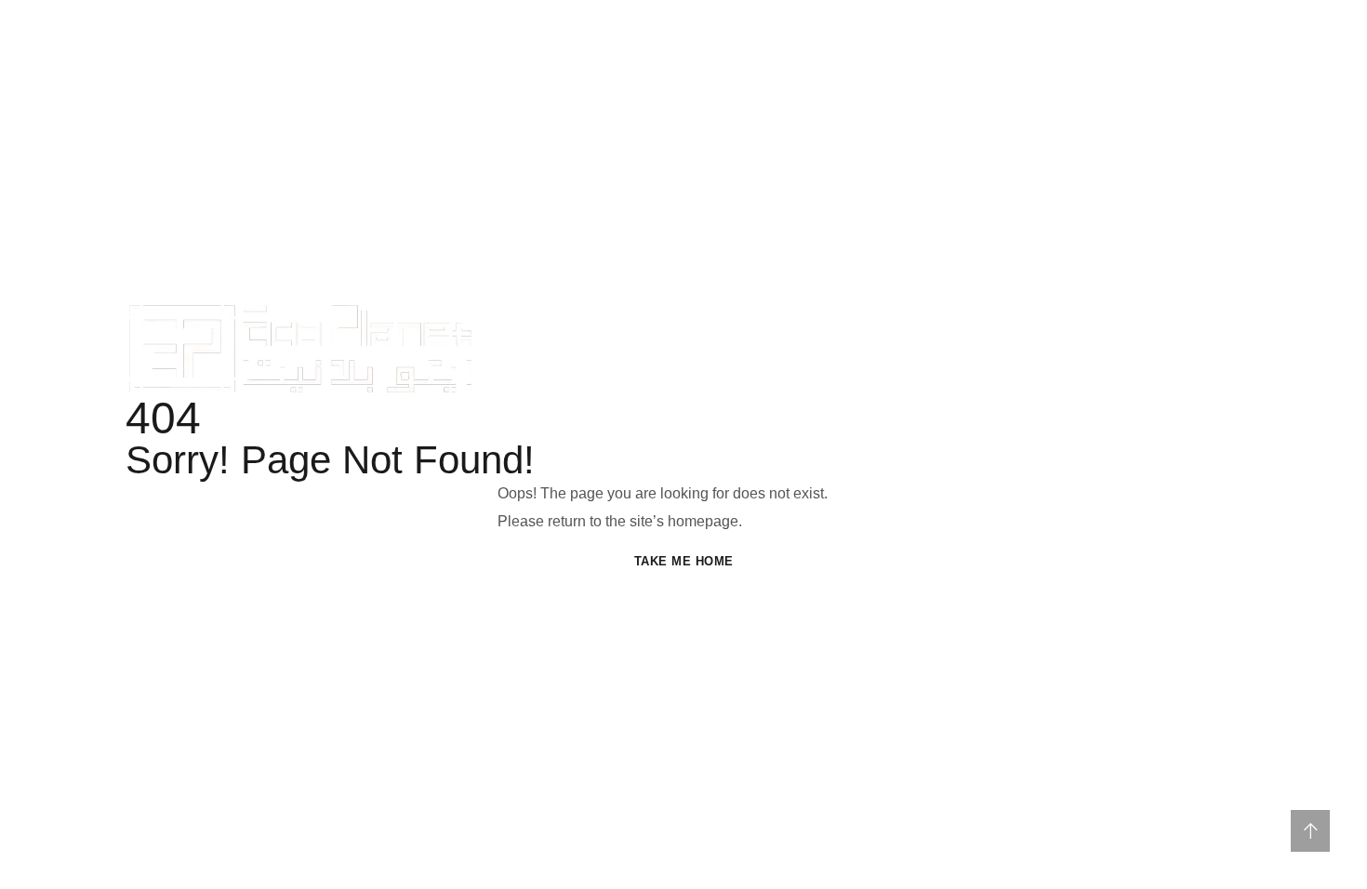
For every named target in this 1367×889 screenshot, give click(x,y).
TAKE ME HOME (684, 561)
